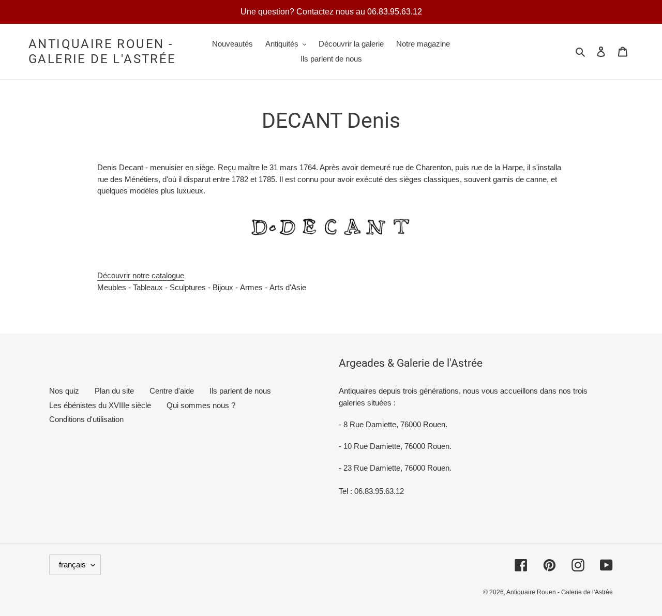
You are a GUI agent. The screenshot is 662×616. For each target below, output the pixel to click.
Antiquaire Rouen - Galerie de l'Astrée (102, 51)
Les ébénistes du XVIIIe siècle (100, 405)
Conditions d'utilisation (86, 419)
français (72, 564)
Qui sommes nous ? (201, 405)
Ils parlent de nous (240, 390)
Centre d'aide (171, 390)
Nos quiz (64, 390)
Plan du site (114, 390)
